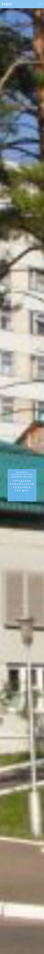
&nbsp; (22, 497)
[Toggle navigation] (40, 4)
